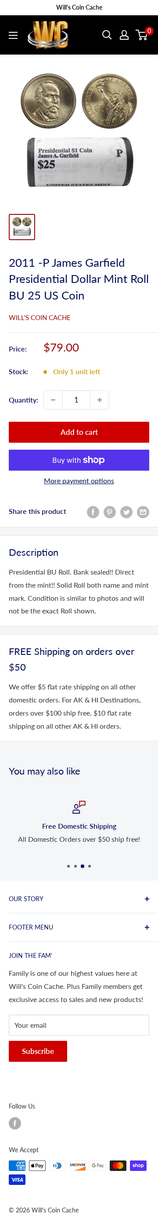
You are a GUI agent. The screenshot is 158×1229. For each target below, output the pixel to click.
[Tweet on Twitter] (126, 511)
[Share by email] (143, 511)
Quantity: (23, 400)
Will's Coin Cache (40, 317)
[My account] (124, 35)
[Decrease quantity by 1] (53, 400)
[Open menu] (13, 35)
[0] (141, 35)
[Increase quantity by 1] (99, 400)
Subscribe (38, 1051)
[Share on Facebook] (93, 511)
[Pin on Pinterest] (110, 511)
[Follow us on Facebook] (15, 1123)
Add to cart (79, 432)
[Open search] (107, 35)
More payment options (79, 480)
